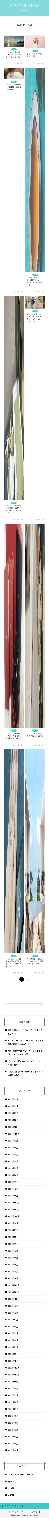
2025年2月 (13, 1189)
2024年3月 (13, 1264)
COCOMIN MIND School (21, 1474)
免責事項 (34, 1512)
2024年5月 (13, 1251)
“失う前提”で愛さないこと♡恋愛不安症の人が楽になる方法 (25, 1053)
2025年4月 (13, 1175)
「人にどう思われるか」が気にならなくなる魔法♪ (25, 1063)
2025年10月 (14, 1134)
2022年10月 (14, 1381)
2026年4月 (13, 1099)
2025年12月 (14, 1127)
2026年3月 (13, 1106)
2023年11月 (14, 1292)
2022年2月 (13, 1436)
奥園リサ (12, 1481)
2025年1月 (13, 1196)
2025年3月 (13, 1182)
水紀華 (11, 1495)
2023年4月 (13, 1340)
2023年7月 (13, 1319)
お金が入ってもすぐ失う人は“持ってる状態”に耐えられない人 (26, 1042)
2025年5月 (13, 1168)
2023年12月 (14, 1285)
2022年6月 (13, 1409)
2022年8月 (13, 1395)
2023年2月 (13, 1354)
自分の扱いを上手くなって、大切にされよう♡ (25, 1032)
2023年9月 (13, 1306)
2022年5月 (13, 1416)
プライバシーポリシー (19, 1512)
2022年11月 (14, 1375)
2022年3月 (13, 1430)
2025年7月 (13, 1154)
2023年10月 (14, 1299)
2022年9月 (13, 1388)
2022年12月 (14, 1368)
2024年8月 (13, 1230)
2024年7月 (13, 1237)
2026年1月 (13, 1120)
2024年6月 (13, 1244)
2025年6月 (13, 1161)
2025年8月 (13, 1147)
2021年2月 (13, 1450)
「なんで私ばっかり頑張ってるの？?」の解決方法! (26, 1073)
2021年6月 (13, 1443)
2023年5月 (13, 1333)
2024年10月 (14, 1216)
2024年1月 (13, 1278)
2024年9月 (13, 1223)
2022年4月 (13, 1423)
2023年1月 (13, 1361)
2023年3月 (13, 1347)
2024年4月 (13, 1258)
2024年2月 (13, 1271)
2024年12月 (14, 1202)
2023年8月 (13, 1313)
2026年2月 (13, 1113)
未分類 (11, 1488)
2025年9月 (13, 1141)
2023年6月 (13, 1326)
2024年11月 (14, 1209)
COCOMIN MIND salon (24, 7)
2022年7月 (13, 1402)
